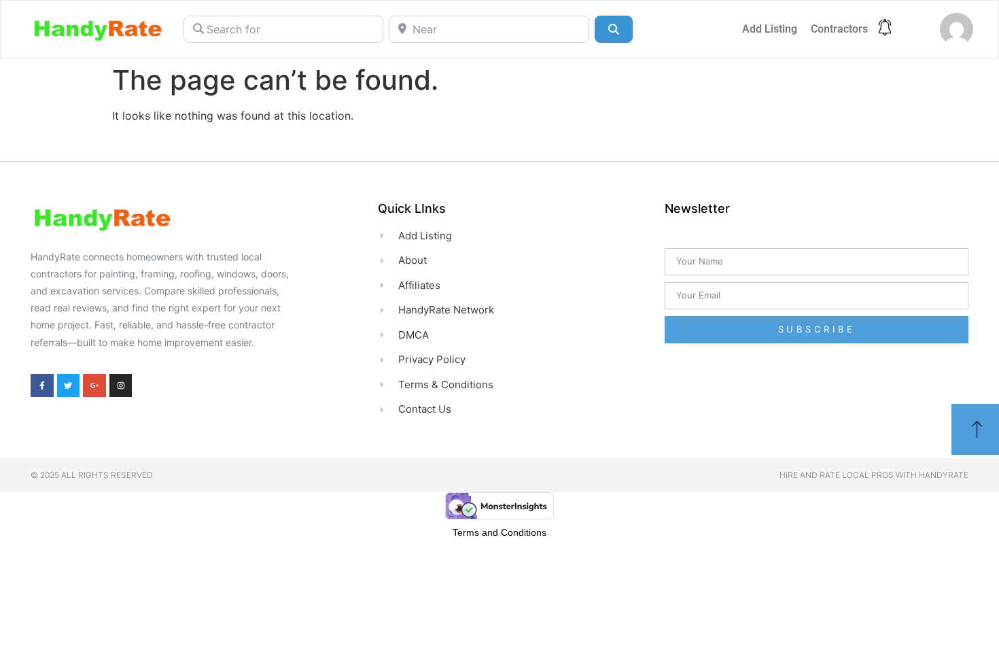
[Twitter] (68, 385)
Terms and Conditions (499, 532)
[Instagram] (121, 385)
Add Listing (769, 28)
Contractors (839, 28)
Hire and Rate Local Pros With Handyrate (873, 475)
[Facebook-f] (42, 385)
